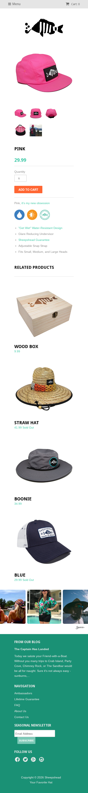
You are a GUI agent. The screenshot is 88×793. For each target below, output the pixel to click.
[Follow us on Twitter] (26, 760)
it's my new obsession (35, 203)
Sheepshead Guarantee (34, 239)
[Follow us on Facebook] (18, 760)
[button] (44, 607)
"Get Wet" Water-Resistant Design (40, 228)
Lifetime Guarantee (26, 699)
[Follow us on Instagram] (42, 760)
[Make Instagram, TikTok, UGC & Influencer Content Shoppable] (80, 628)
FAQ (17, 705)
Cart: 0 (75, 4)
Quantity (19, 171)
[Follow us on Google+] (34, 760)
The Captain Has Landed (31, 649)
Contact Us (21, 717)
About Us (20, 711)
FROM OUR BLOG (27, 642)
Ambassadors (23, 693)
